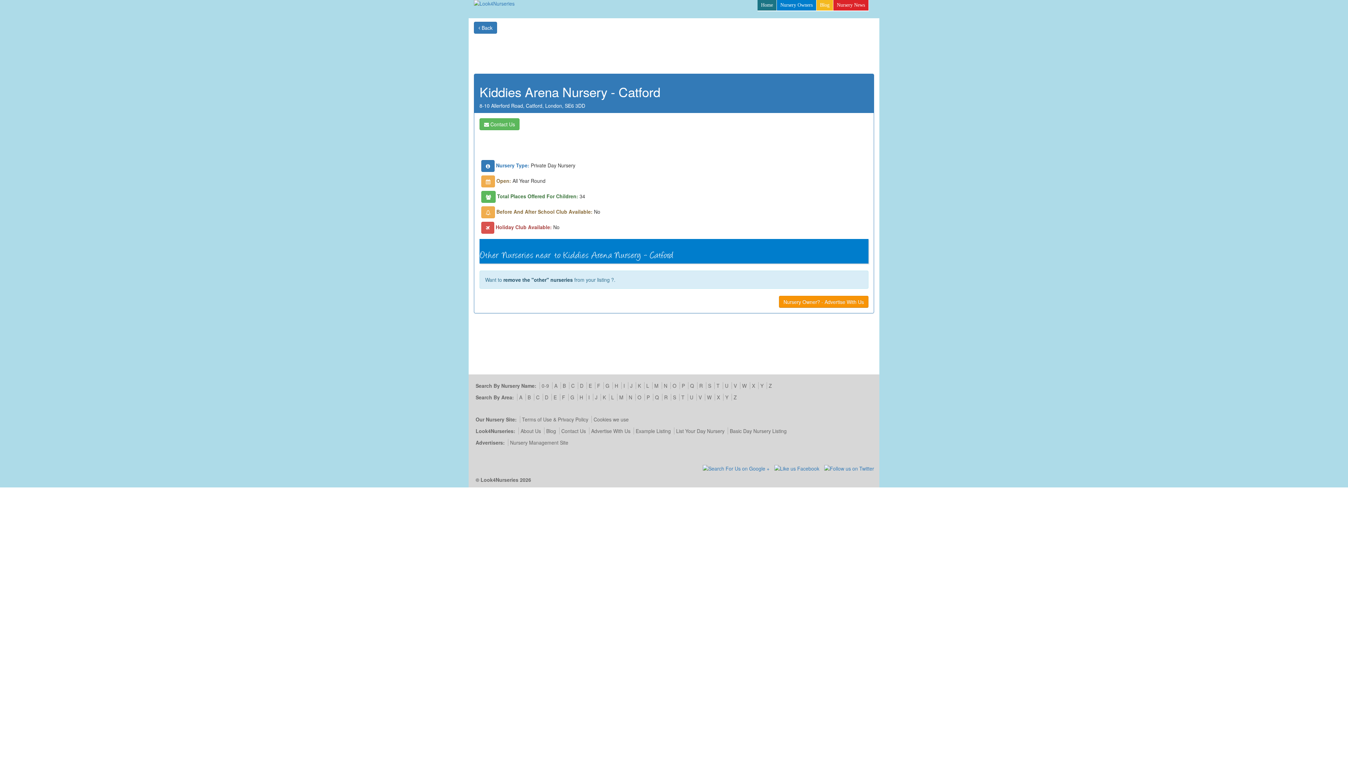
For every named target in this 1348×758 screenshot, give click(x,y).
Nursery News (851, 5)
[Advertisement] (746, 49)
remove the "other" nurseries (538, 279)
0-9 (545, 385)
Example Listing (653, 430)
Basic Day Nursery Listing (758, 430)
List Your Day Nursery (700, 430)
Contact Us (502, 124)
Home (767, 5)
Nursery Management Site (539, 442)
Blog (825, 5)
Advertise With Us (610, 430)
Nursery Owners (796, 5)
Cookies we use (611, 419)
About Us (531, 430)
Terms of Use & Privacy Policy (555, 419)
